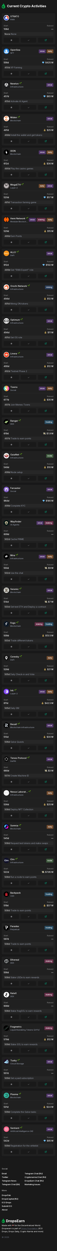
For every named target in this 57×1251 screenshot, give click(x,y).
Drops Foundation (29, 1228)
